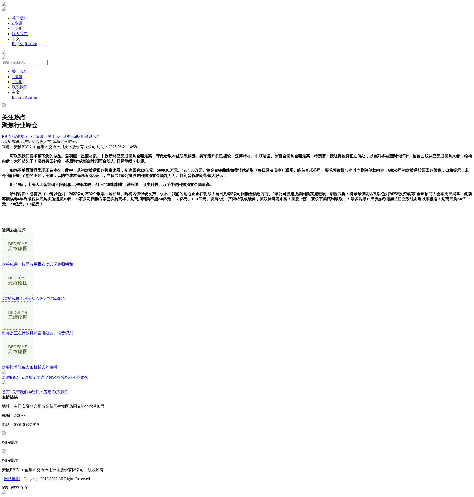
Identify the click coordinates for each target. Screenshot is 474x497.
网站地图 (12, 479)
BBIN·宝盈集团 (15, 136)
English (18, 44)
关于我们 (20, 18)
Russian (31, 44)
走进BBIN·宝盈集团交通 (45, 377)
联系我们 (20, 34)
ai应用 (17, 28)
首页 (6, 392)
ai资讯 (17, 23)
